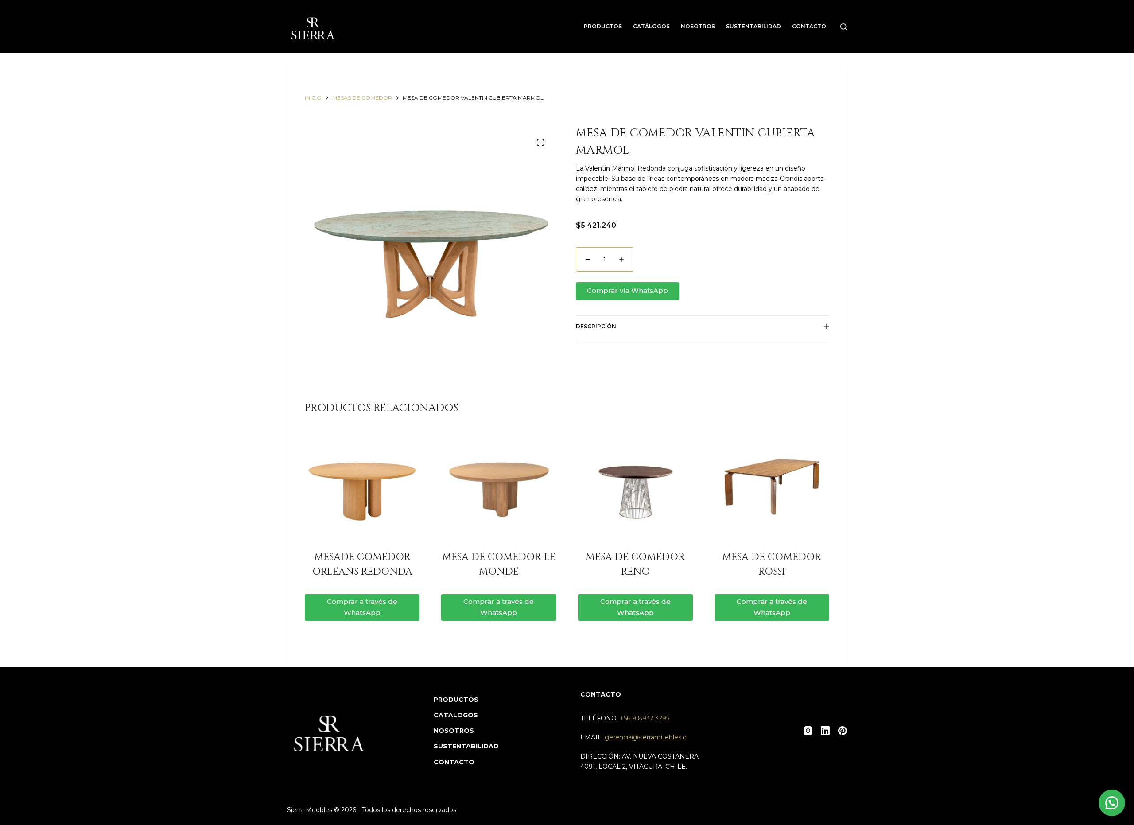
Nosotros (698, 26)
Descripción (596, 326)
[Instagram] (808, 730)
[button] (702, 291)
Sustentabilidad (753, 26)
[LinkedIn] (825, 730)
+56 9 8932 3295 (644, 718)
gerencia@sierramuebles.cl (646, 737)
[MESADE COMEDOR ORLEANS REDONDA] (362, 486)
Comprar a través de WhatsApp (362, 607)
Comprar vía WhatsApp (627, 290)
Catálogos (651, 26)
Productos (603, 26)
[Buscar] (843, 26)
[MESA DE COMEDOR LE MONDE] (498, 486)
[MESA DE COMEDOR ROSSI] (772, 486)
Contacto (809, 26)
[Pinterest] (842, 730)
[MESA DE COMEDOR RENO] (635, 486)
